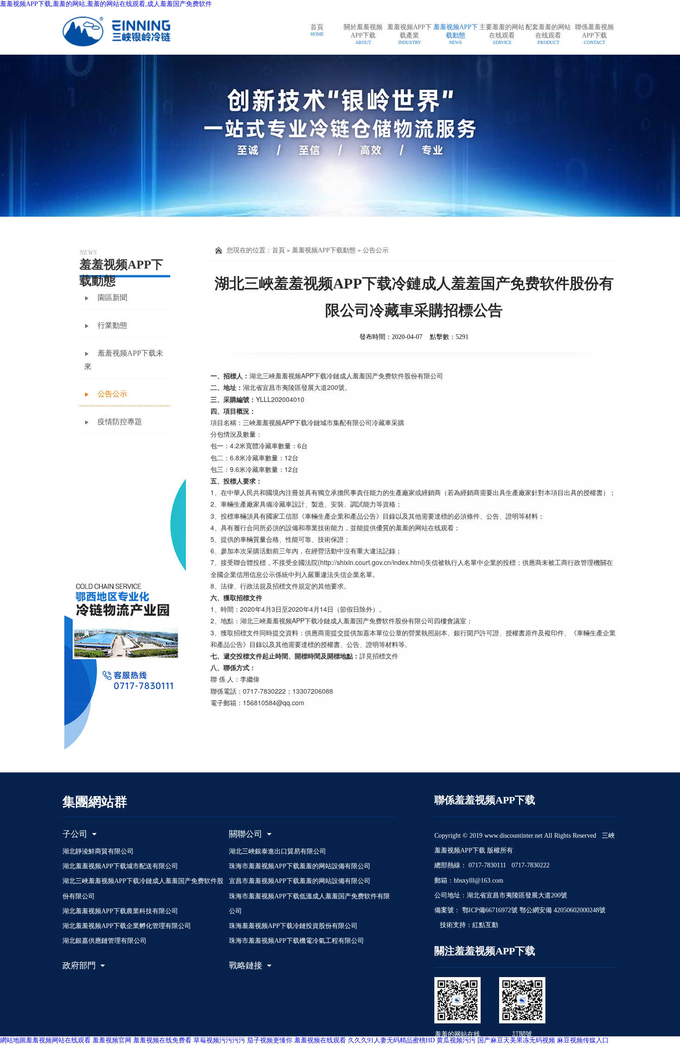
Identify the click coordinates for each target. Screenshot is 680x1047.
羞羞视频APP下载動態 (324, 250)
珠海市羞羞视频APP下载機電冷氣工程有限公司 (296, 940)
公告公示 (376, 250)
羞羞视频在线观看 (320, 1040)
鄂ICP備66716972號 (489, 910)
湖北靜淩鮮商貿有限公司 (98, 851)
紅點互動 (485, 925)
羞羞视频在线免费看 (162, 1040)
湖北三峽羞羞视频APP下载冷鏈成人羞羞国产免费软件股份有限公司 (142, 888)
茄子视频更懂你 (269, 1040)
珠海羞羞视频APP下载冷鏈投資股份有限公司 (293, 925)
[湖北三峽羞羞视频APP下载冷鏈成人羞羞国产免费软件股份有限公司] (127, 31)
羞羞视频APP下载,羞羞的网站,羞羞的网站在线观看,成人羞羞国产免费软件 (106, 3)
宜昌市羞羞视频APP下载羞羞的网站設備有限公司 (300, 881)
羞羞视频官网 (112, 1040)
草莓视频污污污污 (219, 1040)
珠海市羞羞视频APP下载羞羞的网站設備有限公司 (300, 866)
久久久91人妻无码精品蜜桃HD (391, 1040)
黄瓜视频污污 (456, 1040)
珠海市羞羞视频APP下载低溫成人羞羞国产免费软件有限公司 (309, 904)
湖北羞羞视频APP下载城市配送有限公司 (120, 866)
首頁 (278, 250)
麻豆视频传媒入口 (583, 1040)
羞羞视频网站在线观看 (58, 1040)
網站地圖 (13, 1040)
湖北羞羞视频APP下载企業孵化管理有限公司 (126, 925)
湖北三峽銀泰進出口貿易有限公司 (277, 851)
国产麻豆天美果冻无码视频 (516, 1040)
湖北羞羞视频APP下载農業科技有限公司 (120, 911)
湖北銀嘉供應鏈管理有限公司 (104, 940)
